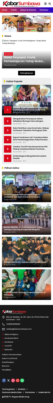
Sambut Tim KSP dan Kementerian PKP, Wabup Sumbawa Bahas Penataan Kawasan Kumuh (30, 148)
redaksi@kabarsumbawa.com (19, 329)
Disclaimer (30, 392)
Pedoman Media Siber (12, 392)
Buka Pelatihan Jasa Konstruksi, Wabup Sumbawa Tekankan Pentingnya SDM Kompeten (31, 129)
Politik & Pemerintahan (11, 354)
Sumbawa (9, 342)
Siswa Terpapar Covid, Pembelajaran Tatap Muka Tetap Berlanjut (23, 59)
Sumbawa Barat (11, 338)
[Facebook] (4, 380)
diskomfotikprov (11, 334)
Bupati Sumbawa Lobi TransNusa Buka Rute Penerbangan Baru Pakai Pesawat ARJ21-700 (30, 138)
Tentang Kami (8, 389)
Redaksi (21, 389)
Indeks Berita (44, 392)
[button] (45, 3)
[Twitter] (8, 380)
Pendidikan (8, 54)
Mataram (9, 349)
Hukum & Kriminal (9, 358)
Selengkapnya (26, 73)
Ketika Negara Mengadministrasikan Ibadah (29, 157)
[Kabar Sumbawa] (21, 3)
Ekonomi (5, 366)
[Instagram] (13, 380)
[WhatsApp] (22, 380)
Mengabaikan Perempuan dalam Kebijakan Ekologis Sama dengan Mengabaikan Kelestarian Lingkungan (30, 120)
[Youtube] (18, 380)
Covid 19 (8, 346)
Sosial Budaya (8, 362)
